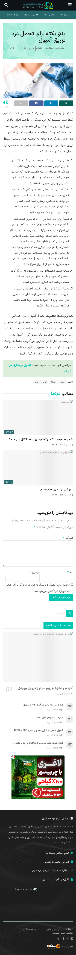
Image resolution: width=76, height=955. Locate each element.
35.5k (52, 445)
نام (70, 572)
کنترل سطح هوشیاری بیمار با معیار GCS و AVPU (38, 730)
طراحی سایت (67, 946)
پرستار (53, 382)
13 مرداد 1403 (65, 445)
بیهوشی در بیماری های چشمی (56, 490)
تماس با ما (49, 15)
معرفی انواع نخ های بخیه (50, 718)
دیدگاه (68, 538)
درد (36, 382)
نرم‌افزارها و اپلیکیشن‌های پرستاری (50, 871)
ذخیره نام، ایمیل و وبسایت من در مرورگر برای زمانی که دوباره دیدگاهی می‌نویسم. (38, 588)
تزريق (44, 382)
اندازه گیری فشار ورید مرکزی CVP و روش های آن (38, 743)
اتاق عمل (9, 431)
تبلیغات (69, 929)
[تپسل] (13, 757)
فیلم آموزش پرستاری (57, 853)
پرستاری (9, 481)
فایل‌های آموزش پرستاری (55, 880)
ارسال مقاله (12, 15)
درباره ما (65, 15)
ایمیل (34, 572)
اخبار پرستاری (31, 15)
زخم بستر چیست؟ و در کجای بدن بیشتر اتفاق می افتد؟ (41, 439)
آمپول (62, 382)
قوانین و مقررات (52, 929)
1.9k (52, 495)
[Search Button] (69, 613)
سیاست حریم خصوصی (62, 933)
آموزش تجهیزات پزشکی (56, 862)
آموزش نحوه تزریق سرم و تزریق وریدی (45, 688)
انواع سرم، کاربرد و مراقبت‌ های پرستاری (43, 705)
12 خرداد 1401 (65, 495)
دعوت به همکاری (31, 929)
